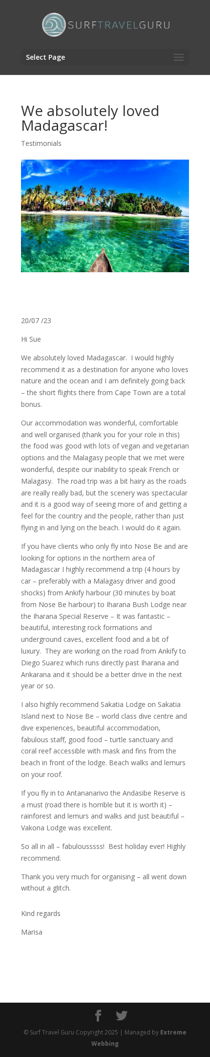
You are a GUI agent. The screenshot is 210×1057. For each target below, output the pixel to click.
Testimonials (41, 143)
